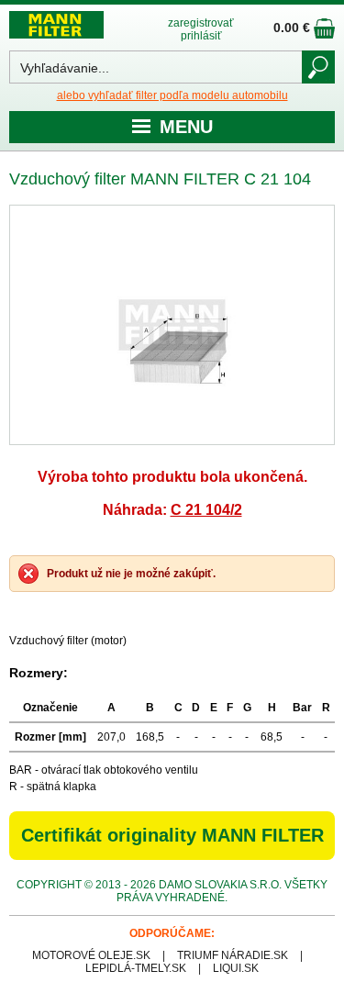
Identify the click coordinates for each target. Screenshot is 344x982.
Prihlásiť (201, 35)
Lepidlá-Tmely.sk (135, 968)
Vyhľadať (318, 67)
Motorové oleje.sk (91, 955)
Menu (186, 127)
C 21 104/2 (206, 510)
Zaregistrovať (201, 23)
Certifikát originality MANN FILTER (172, 835)
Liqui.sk (236, 968)
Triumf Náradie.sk (232, 955)
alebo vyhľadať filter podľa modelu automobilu (172, 95)
